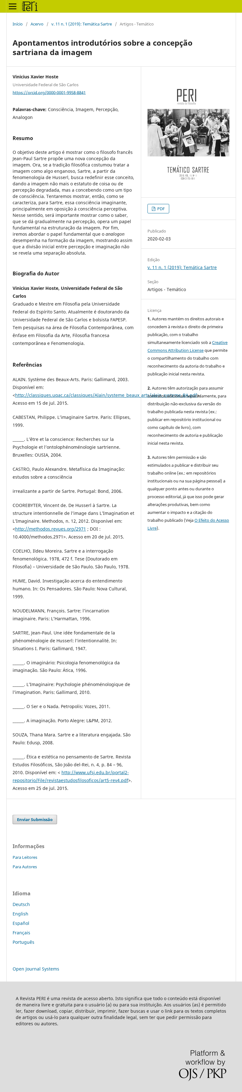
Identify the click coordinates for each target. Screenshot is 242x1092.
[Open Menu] (12, 6)
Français (21, 933)
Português (23, 942)
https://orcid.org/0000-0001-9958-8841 (49, 92)
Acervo (37, 24)
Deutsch (21, 904)
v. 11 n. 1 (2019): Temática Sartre (81, 24)
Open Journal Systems (36, 969)
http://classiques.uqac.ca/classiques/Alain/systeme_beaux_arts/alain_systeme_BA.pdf (106, 395)
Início (18, 24)
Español (21, 923)
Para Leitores (25, 857)
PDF (160, 208)
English (20, 914)
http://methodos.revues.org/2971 (50, 529)
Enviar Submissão (35, 819)
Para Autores (25, 867)
